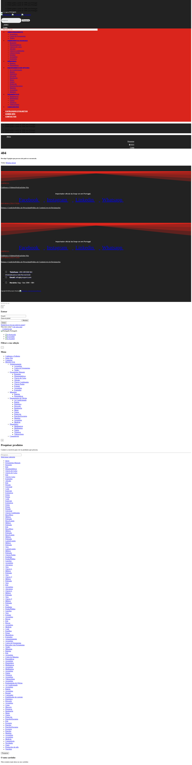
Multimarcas (14, 96)
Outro (7, 745)
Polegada (8, 519)
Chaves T (8, 577)
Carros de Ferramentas (18, 36)
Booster (8, 693)
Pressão (8, 485)
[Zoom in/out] (8, 303)
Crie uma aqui (17, 327)
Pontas (7, 497)
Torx (7, 547)
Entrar (4, 323)
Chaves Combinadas (17, 51)
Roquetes (13, 43)
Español (28, 15)
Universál (8, 487)
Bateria (12, 72)
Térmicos (13, 102)
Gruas (7, 705)
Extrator (12, 55)
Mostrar (25, 320)
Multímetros (14, 98)
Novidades (9, 743)
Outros (12, 82)
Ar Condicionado (16, 70)
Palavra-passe (5, 318)
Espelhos (8, 631)
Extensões (17, 390)
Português (8, 15)
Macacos (8, 707)
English (18, 15)
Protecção (13, 84)
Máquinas (8, 649)
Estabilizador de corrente (14, 697)
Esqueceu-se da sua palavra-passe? (13, 325)
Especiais (8, 491)
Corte (7, 489)
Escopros (8, 723)
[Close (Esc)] (2, 303)
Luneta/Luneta (10, 541)
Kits (6, 467)
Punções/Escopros (16, 86)
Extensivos (9, 493)
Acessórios (13, 34)
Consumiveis (9, 741)
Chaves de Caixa (16, 47)
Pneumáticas (18, 396)
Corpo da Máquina (12, 657)
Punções (8, 725)
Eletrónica (13, 74)
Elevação (13, 76)
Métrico (8, 517)
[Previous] (2, 305)
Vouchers (8, 749)
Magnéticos (9, 635)
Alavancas (9, 565)
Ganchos (8, 561)
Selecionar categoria (8, 457)
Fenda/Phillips (10, 559)
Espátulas (8, 557)
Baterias (12, 63)
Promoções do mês (12, 747)
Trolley (16, 370)
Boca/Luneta (9, 521)
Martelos (13, 88)
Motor (12, 80)
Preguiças (8, 709)
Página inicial (11, 163)
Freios (7, 495)
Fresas (7, 633)
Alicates (12, 49)
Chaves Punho (15, 53)
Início (7, 461)
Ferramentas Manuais (12, 463)
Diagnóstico (9, 663)
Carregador (9, 695)
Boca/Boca (9, 515)
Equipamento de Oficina (13, 683)
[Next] (4, 305)
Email (3, 316)
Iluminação (14, 78)
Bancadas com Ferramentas (15, 645)
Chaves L (8, 569)
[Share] (4, 303)
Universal (8, 511)
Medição (17, 422)
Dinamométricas (15, 45)
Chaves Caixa (10, 477)
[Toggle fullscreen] (6, 303)
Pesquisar (26, 20)
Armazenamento (11, 639)
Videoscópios (19, 434)
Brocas (7, 619)
